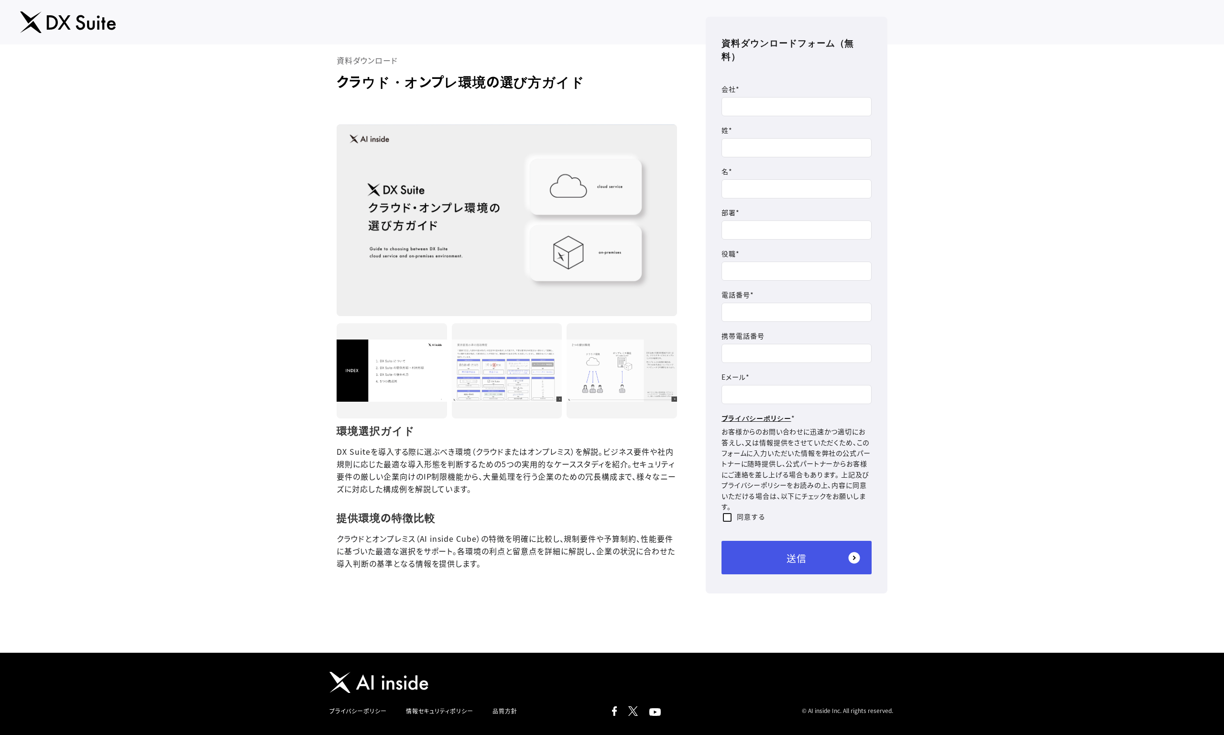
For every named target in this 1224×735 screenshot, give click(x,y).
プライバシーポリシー (756, 418)
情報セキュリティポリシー (440, 711)
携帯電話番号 (743, 335)
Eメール (733, 376)
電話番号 (735, 294)
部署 (728, 212)
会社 (728, 89)
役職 (728, 253)
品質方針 (504, 711)
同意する (751, 516)
